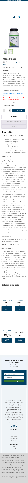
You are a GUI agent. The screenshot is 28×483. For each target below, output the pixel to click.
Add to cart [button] (7, 309)
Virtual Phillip (11, 476)
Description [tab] (14, 116)
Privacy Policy (14, 440)
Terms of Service (14, 434)
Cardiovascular (12, 62)
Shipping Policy (14, 438)
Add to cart (18, 110)
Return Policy (14, 436)
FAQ (14, 446)
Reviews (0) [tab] (14, 126)
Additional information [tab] (14, 121)
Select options (20, 340)
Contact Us (14, 448)
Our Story (14, 432)
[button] (22, 30)
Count (14, 102)
